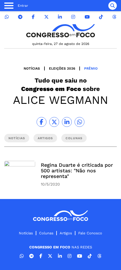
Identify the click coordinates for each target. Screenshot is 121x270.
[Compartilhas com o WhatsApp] (79, 122)
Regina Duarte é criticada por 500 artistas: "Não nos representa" (77, 170)
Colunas (46, 233)
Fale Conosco (90, 233)
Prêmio (91, 68)
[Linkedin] (60, 17)
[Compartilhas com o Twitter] (54, 122)
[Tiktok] (101, 17)
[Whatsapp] (7, 17)
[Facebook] (33, 17)
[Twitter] (46, 17)
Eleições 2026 (62, 68)
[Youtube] (87, 17)
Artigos (66, 233)
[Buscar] (112, 5)
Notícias (32, 68)
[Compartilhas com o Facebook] (41, 122)
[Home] (60, 31)
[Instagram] (73, 17)
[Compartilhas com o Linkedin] (67, 122)
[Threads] (114, 17)
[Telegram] (20, 17)
